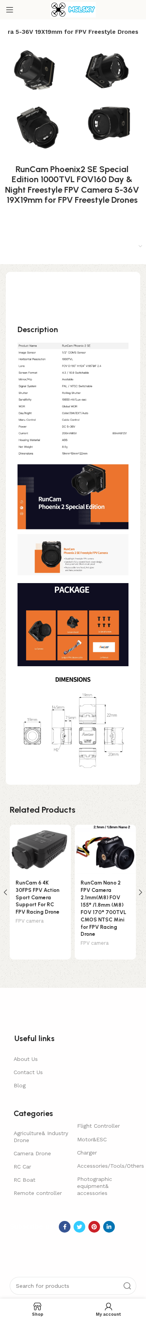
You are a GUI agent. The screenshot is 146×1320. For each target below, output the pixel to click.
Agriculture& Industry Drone (41, 1136)
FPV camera (30, 921)
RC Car (22, 1166)
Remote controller (38, 1193)
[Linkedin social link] (109, 1227)
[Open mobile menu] (10, 9)
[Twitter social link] (79, 1227)
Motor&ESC (92, 1139)
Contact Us (28, 1072)
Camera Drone (32, 1153)
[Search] (127, 1286)
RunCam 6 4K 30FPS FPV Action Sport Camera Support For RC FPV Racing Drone (38, 897)
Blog (20, 1085)
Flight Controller (98, 1126)
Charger (87, 1152)
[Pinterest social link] (94, 1227)
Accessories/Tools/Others (105, 1166)
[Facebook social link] (64, 1227)
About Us (26, 1059)
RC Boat (24, 1180)
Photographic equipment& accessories (94, 1186)
